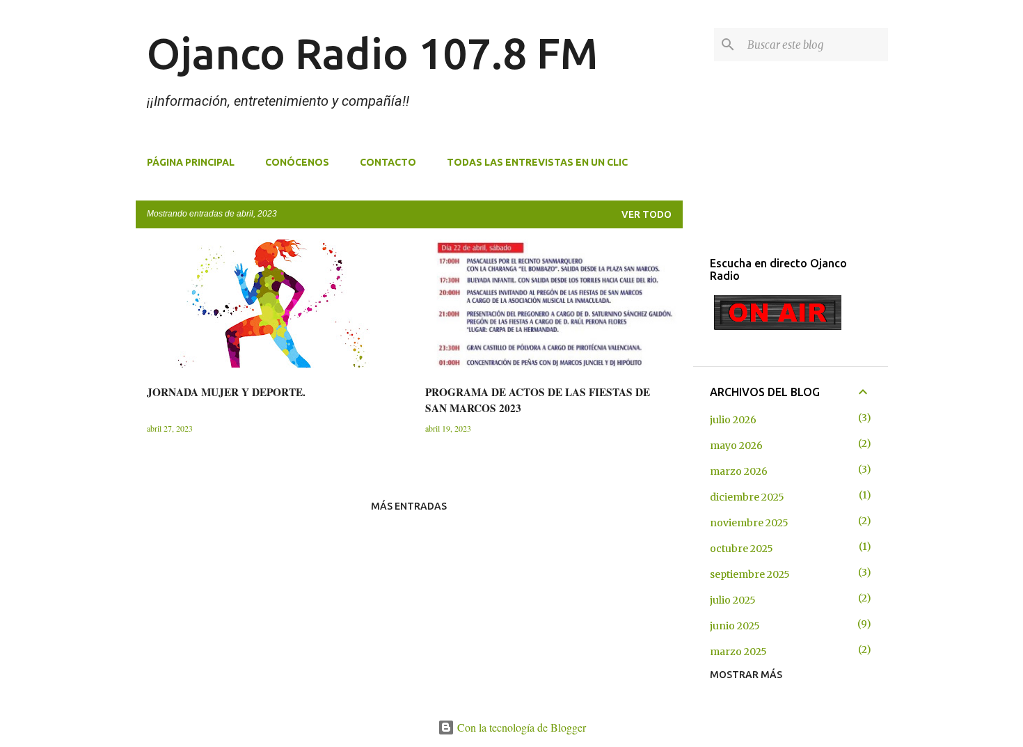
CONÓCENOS (297, 162)
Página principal (191, 162)
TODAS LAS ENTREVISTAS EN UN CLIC (537, 162)
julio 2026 (733, 420)
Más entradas (409, 506)
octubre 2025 (741, 548)
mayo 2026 (736, 445)
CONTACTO (388, 162)
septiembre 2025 (750, 574)
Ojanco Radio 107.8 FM (372, 53)
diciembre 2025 (747, 497)
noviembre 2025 (749, 523)
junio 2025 (735, 626)
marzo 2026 (739, 471)
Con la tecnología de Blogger (520, 727)
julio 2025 (733, 600)
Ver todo (646, 214)
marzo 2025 (738, 651)
